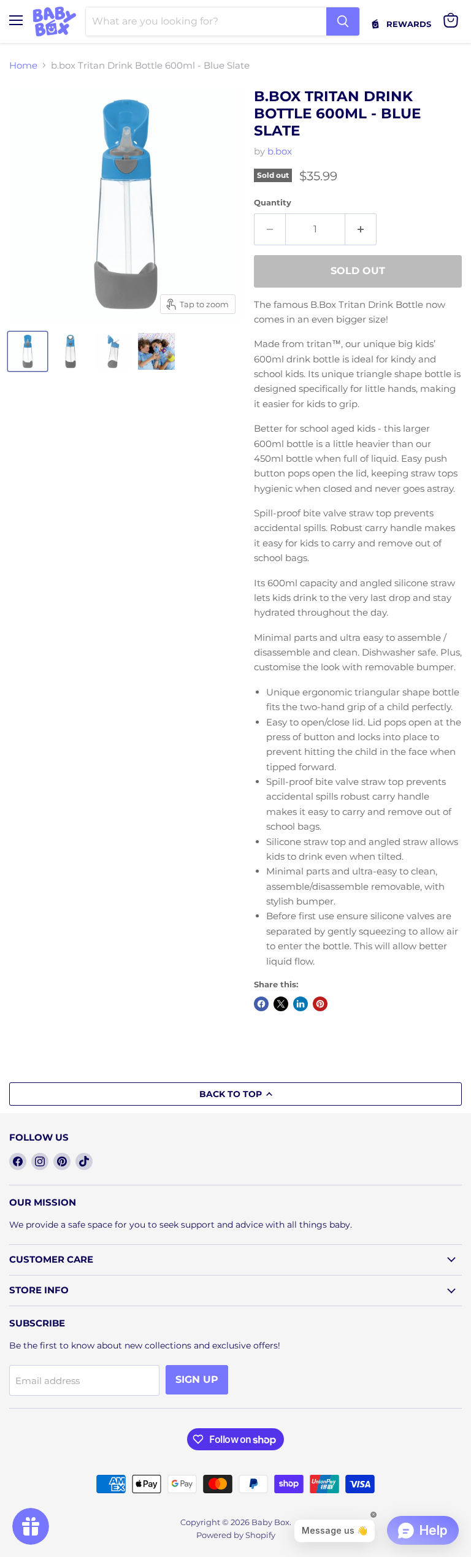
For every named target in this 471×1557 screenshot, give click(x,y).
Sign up (196, 1379)
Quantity (272, 202)
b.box (279, 151)
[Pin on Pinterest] (320, 1004)
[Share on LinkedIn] (300, 1004)
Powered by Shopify (235, 1535)
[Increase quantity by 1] (361, 229)
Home (23, 65)
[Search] (342, 21)
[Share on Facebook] (261, 1004)
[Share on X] (281, 1004)
